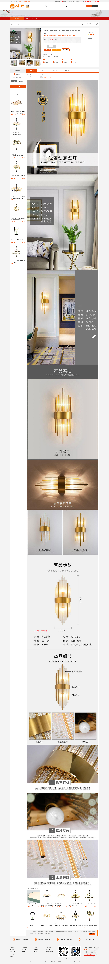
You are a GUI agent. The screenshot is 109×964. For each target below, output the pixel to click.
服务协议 (36, 951)
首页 (27, 18)
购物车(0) (65, 1)
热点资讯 (12, 954)
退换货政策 (48, 949)
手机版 (78, 1)
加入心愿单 (57, 50)
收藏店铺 (21, 81)
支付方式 (24, 949)
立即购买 (47, 50)
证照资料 (12, 953)
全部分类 (17, 18)
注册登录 (24, 951)
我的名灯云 (58, 1)
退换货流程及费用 (49, 951)
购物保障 (36, 949)
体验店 (11, 956)
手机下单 (65, 50)
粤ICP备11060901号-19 (76, 961)
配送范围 (24, 953)
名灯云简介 (12, 949)
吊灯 (32, 18)
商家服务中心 (72, 1)
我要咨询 (92, 933)
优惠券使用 (36, 953)
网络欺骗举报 (52, 77)
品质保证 (48, 953)
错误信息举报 (46, 77)
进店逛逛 (14, 81)
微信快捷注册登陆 (26, 1)
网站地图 (82, 1)
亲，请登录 (19, 1)
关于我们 (38, 18)
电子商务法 (12, 951)
